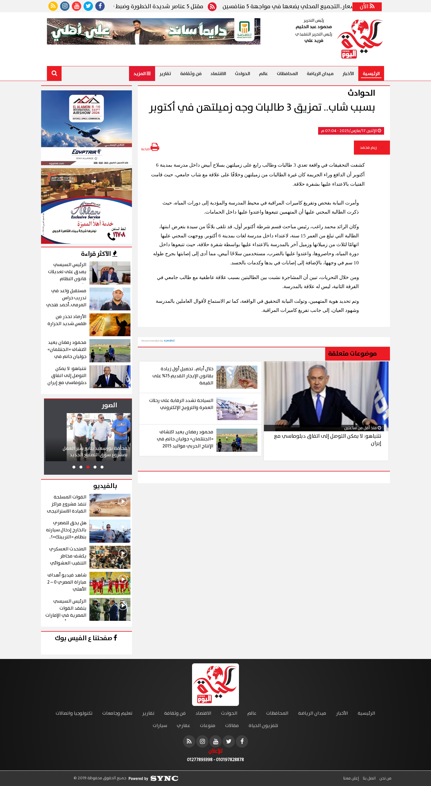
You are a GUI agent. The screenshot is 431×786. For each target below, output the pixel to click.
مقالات (232, 725)
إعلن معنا (351, 778)
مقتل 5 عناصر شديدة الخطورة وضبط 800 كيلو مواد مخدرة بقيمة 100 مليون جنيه (127, 6)
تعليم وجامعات (117, 713)
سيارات (160, 725)
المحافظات (287, 73)
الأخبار (348, 73)
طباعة (145, 149)
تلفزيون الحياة (263, 725)
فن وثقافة (191, 73)
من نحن (385, 778)
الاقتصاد (218, 73)
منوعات (208, 725)
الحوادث (242, 73)
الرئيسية (371, 73)
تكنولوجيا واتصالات (74, 713)
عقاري (183, 725)
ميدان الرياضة (320, 73)
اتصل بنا (369, 778)
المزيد (140, 73)
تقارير (165, 73)
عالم (263, 73)
